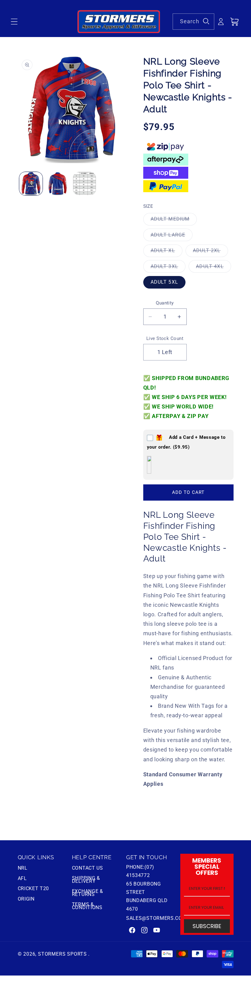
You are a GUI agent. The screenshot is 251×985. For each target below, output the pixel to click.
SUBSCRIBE (207, 926)
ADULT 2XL (210, 252)
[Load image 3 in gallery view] (84, 183)
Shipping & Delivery (86, 879)
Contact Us (87, 869)
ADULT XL (166, 252)
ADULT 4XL (213, 268)
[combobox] (193, 22)
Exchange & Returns (87, 892)
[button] (14, 21)
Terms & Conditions (87, 905)
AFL (22, 878)
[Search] (206, 21)
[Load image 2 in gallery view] (57, 183)
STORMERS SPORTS (62, 954)
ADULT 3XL (168, 268)
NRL (23, 869)
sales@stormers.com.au (160, 918)
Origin (26, 899)
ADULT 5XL (164, 282)
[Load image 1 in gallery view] (31, 183)
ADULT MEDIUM (174, 221)
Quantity (165, 303)
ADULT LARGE (172, 236)
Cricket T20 (33, 888)
